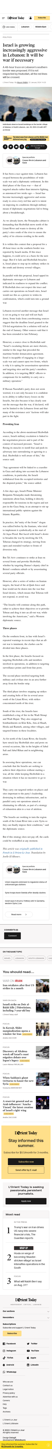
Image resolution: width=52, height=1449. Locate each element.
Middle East (40, 27)
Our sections (9, 1311)
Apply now (26, 1201)
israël (7, 958)
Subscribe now (26, 1161)
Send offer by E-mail (26, 1170)
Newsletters (8, 1317)
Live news (10, 27)
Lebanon (25, 27)
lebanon (19, 958)
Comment (12, 936)
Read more (16, 914)
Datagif (12, 1437)
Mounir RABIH (22, 82)
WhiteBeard (20, 1440)
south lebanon (36, 958)
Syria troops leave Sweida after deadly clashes (25, 892)
